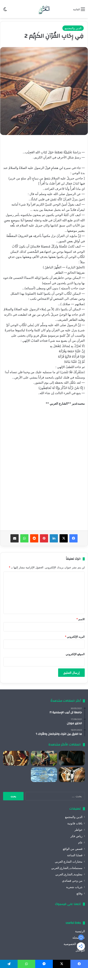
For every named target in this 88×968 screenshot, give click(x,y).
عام (80, 842)
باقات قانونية (74, 823)
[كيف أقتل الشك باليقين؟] (72, 758)
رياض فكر (76, 836)
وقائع (79, 893)
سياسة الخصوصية (74, 944)
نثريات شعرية (74, 887)
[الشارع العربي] (44, 9)
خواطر (78, 829)
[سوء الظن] (44, 758)
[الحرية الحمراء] (72, 774)
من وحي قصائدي (72, 880)
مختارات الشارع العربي (68, 861)
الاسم (80, 619)
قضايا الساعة (74, 855)
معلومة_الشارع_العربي (68, 874)
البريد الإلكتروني (75, 636)
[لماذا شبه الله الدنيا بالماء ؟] (44, 774)
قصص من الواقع (72, 848)
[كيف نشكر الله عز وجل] (16, 758)
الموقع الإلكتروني (75, 654)
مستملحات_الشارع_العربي (66, 868)
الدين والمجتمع (73, 28)
